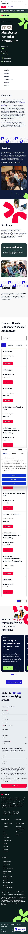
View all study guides (13, 682)
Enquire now (7, 363)
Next (13, 785)
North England (7, 58)
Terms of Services (3, 930)
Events (18, 835)
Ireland (5, 835)
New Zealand (6, 837)
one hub (16, 11)
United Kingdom (7, 823)
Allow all (14, 475)
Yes (3, 6)
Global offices (7, 861)
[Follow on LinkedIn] (4, 813)
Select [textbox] (3, 737)
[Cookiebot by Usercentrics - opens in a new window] (17, 449)
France (5, 843)
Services (18, 826)
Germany (5, 846)
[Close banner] (25, 449)
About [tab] (22, 453)
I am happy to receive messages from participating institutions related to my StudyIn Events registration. (15, 780)
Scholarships (19, 832)
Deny (14, 483)
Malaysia (5, 849)
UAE (4, 832)
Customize (13, 479)
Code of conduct (8, 869)
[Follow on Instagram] (18, 813)
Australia (5, 826)
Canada (5, 829)
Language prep (20, 829)
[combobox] (4, 725)
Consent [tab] (5, 453)
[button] (12, 674)
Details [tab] (14, 453)
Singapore (6, 852)
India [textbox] (3, 757)
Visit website (7, 61)
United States (7, 840)
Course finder (20, 823)
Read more (8, 668)
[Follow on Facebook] (9, 813)
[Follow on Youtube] (13, 813)
